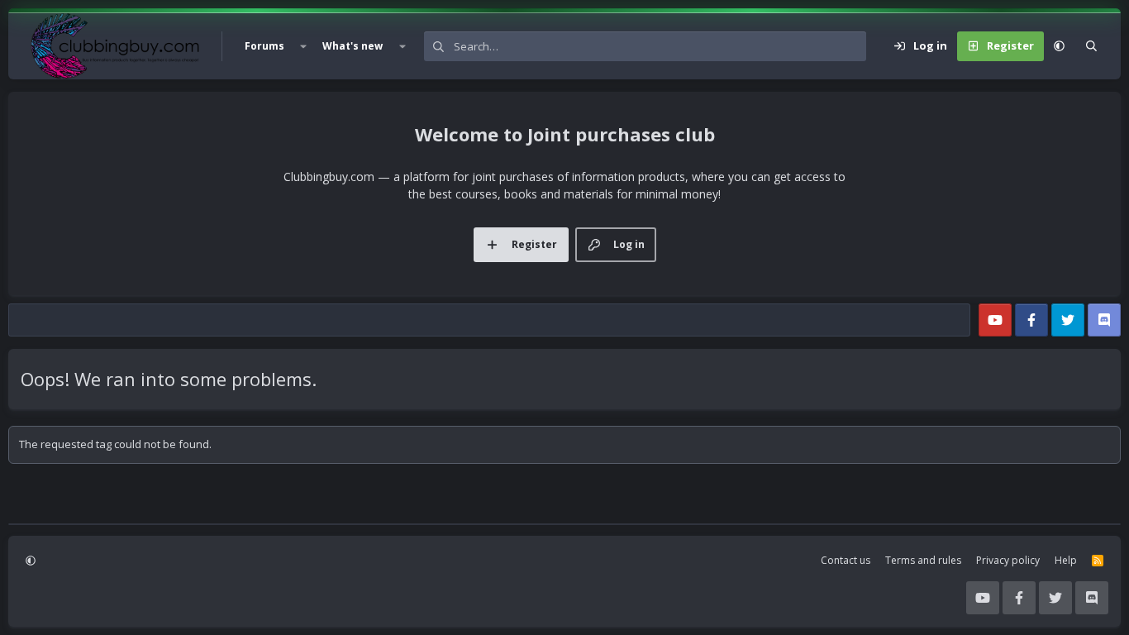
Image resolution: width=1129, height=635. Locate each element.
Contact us (845, 560)
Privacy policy (1008, 560)
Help (1066, 560)
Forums (264, 46)
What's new (352, 46)
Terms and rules (923, 560)
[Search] (1091, 46)
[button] (303, 46)
